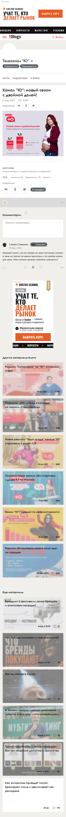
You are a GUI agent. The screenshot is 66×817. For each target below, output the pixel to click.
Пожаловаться (29, 66)
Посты (6, 78)
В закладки (38, 189)
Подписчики (20, 78)
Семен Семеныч (18, 244)
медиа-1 (47, 177)
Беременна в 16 (32, 177)
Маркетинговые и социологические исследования (26, 171)
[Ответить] (4, 267)
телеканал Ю (17, 177)
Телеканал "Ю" (16, 61)
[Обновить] (25, 213)
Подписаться (10, 66)
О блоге (35, 78)
